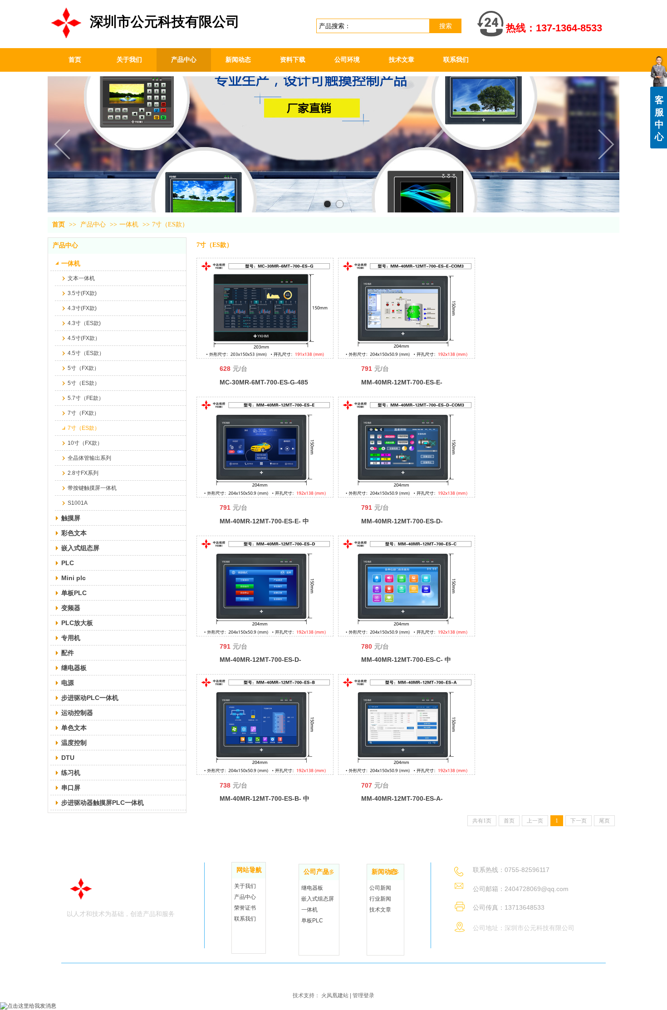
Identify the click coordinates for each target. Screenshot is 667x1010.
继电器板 (312, 888)
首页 (58, 224)
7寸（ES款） (170, 224)
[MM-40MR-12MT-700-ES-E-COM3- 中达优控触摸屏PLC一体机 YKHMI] (406, 308)
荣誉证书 (245, 908)
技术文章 (380, 910)
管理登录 (363, 995)
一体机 (128, 224)
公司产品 (316, 871)
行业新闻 (380, 899)
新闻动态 (384, 871)
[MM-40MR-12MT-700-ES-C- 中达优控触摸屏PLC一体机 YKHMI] (406, 586)
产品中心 (93, 224)
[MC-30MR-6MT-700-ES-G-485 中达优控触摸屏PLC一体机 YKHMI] (265, 308)
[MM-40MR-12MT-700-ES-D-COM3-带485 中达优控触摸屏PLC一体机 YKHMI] (406, 447)
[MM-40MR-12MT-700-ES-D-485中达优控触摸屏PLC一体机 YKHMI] (265, 586)
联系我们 (245, 919)
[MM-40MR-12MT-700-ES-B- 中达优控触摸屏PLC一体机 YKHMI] (265, 724)
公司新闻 (380, 888)
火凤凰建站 (334, 995)
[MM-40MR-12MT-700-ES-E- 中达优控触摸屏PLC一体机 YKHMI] (265, 447)
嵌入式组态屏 (317, 899)
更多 (255, 870)
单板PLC (312, 920)
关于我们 (245, 886)
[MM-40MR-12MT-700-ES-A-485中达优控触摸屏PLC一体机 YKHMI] (406, 724)
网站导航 (249, 870)
